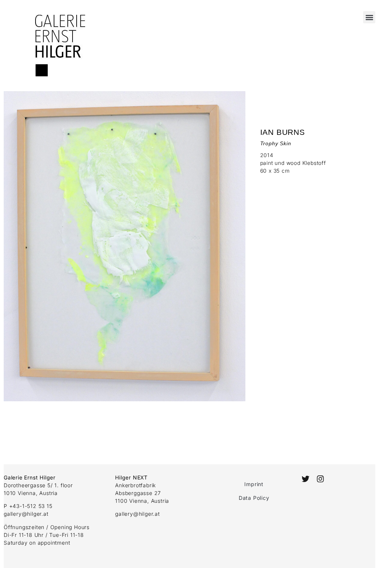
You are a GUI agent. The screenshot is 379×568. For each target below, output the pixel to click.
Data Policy (254, 498)
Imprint (254, 484)
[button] (369, 17)
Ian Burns (282, 132)
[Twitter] (305, 479)
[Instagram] (320, 479)
